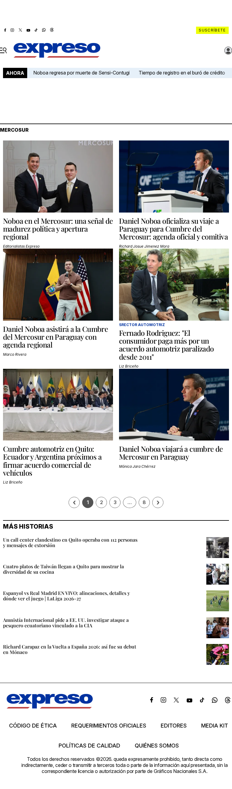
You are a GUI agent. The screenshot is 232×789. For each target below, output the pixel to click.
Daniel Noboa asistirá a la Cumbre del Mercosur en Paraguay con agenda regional (55, 337)
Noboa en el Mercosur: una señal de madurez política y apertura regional (58, 229)
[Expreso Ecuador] (50, 707)
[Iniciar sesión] (228, 50)
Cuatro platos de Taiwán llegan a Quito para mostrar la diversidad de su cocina (63, 569)
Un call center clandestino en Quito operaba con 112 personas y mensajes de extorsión (70, 542)
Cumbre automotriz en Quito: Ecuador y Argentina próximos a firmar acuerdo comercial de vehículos (52, 460)
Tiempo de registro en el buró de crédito (182, 73)
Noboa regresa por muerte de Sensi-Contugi (81, 73)
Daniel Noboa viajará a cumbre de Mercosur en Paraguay (171, 452)
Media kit (214, 725)
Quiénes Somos (157, 745)
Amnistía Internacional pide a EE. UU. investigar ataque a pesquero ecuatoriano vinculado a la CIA (66, 623)
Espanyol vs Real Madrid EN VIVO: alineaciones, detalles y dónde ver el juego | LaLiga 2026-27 (66, 596)
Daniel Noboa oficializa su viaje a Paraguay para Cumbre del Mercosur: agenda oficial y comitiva (173, 229)
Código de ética (33, 725)
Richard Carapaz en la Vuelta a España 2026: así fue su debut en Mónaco (69, 649)
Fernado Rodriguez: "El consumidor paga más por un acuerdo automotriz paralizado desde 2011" (166, 344)
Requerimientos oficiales (108, 725)
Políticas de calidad (89, 745)
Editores (174, 725)
